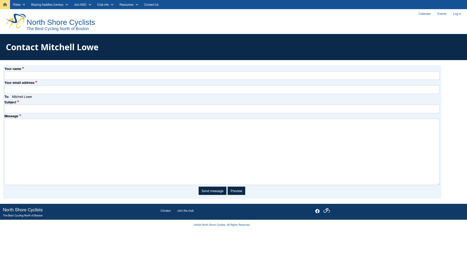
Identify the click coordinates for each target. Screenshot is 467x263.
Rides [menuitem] (17, 4)
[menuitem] (5, 4)
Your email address (19, 82)
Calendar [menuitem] (425, 14)
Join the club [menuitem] (185, 210)
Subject (10, 102)
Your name (12, 68)
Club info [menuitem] (103, 4)
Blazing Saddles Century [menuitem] (47, 4)
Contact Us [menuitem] (151, 4)
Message (11, 116)
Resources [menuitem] (126, 4)
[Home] (53, 22)
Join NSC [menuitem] (80, 4)
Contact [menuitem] (166, 210)
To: (6, 96)
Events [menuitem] (441, 14)
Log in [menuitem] (457, 14)
